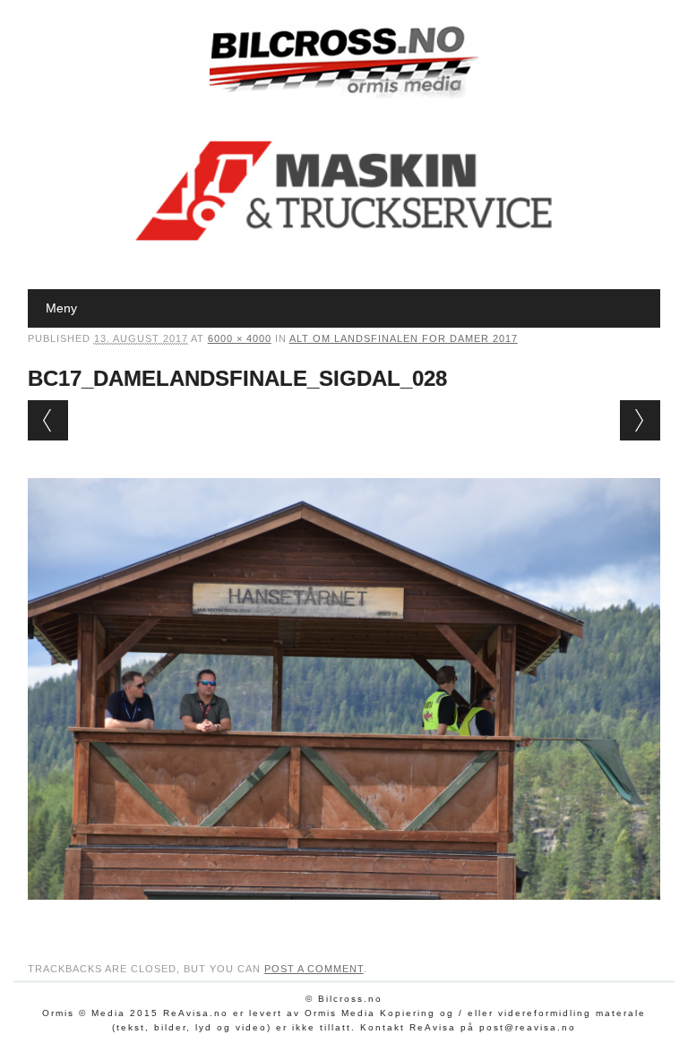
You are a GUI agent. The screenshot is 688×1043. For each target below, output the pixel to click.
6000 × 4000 (239, 338)
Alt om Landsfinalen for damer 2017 (403, 338)
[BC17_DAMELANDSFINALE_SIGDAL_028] (344, 917)
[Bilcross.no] (344, 94)
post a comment (314, 968)
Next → (640, 420)
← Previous (48, 420)
